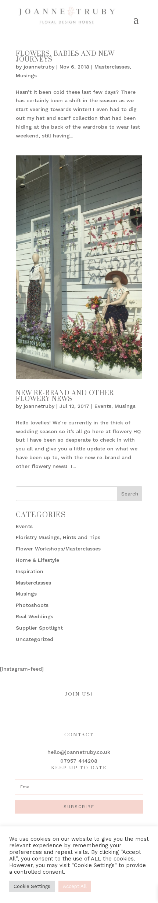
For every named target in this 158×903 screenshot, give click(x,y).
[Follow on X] (101, 711)
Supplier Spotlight (39, 628)
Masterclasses (112, 67)
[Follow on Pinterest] (86, 711)
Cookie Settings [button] (32, 886)
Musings (26, 75)
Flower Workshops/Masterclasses (58, 549)
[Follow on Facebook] (57, 711)
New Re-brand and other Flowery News (65, 396)
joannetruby (39, 67)
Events (102, 406)
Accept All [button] (75, 886)
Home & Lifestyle (37, 560)
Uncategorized (34, 639)
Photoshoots (32, 605)
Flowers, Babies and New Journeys (65, 57)
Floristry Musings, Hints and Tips (58, 537)
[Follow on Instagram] (72, 711)
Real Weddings (34, 616)
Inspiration (29, 571)
